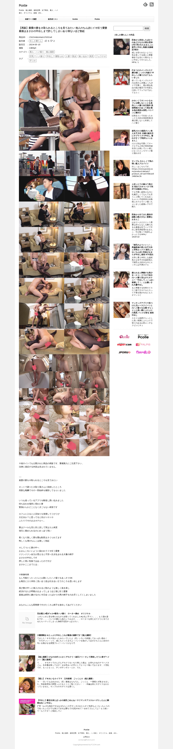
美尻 (91, 56)
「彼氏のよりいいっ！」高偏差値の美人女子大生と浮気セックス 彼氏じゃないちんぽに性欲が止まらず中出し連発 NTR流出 (142, 250)
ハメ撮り (40, 56)
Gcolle (75, 19)
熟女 (74, 56)
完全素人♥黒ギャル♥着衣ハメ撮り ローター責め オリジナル (63, 613)
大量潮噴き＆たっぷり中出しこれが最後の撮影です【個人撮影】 (64, 635)
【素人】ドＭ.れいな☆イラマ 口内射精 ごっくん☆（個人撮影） (65, 678)
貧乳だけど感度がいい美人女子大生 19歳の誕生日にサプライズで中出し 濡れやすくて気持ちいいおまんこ (142, 136)
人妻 (68, 56)
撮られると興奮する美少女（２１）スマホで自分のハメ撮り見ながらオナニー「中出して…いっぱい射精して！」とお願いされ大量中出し (143, 278)
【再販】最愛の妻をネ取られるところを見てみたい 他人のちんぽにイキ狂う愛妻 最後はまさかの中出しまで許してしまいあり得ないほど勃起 (63, 29)
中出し (50, 56)
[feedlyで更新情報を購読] (145, 4)
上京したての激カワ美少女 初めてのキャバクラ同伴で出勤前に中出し (142, 186)
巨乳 (32, 56)
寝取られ (59, 56)
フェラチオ (101, 56)
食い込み (83, 56)
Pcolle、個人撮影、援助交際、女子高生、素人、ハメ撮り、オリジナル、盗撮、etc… (86, 733)
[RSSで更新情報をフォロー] (151, 4)
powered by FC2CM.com (90, 745)
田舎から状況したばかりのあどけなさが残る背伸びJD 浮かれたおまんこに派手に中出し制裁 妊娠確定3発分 (142, 45)
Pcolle (23, 5)
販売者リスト (53, 19)
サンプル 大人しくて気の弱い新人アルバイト (142, 162)
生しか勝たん (36, 41)
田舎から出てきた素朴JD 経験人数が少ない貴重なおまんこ (142, 217)
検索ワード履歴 (30, 19)
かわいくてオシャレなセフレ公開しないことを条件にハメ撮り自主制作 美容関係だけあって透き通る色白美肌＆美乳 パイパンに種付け (142, 106)
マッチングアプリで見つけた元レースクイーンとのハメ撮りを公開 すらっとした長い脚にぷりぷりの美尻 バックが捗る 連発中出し (143, 309)
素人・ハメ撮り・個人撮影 (42, 52)
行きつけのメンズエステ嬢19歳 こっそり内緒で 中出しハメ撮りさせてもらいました (143, 74)
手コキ (33, 60)
